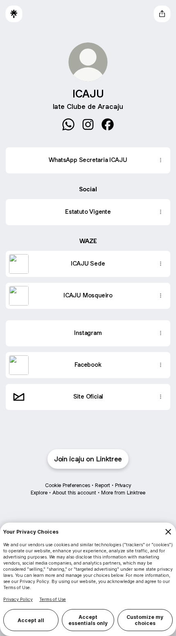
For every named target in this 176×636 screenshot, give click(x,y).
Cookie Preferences (67, 485)
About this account (74, 492)
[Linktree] (14, 14)
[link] (68, 124)
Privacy (123, 485)
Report (102, 485)
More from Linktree (123, 492)
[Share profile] (162, 14)
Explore (39, 492)
